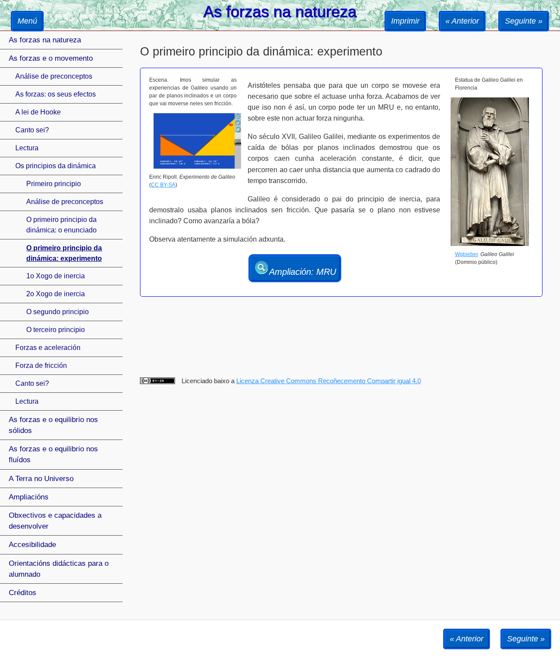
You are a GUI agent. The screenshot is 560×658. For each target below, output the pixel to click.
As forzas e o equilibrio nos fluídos (53, 454)
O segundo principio (57, 311)
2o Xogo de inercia (55, 294)
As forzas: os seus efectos (55, 94)
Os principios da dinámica (55, 166)
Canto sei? (32, 130)
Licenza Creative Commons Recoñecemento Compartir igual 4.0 (328, 380)
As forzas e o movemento (51, 58)
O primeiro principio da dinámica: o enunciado (61, 225)
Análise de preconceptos (53, 76)
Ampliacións (29, 497)
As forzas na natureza (45, 40)
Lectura (26, 148)
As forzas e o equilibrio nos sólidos (53, 425)
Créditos (22, 593)
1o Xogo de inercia (55, 276)
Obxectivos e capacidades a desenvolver (55, 520)
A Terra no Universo (41, 478)
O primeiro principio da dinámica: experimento (64, 253)
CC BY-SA (163, 185)
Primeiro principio (53, 183)
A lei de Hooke (38, 112)
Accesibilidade (32, 544)
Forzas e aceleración (47, 347)
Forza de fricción (41, 365)
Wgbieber (466, 254)
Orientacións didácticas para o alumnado (58, 568)
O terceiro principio (55, 329)
